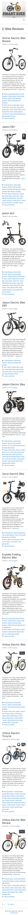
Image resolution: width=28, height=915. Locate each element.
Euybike (4, 631)
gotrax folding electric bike (17, 114)
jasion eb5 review (7, 371)
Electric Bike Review (19, 532)
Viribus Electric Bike (13, 644)
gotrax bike (13, 107)
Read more (21, 89)
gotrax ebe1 (20, 107)
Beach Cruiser (8, 450)
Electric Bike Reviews (8, 535)
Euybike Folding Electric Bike (11, 556)
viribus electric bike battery (10, 715)
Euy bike (22, 629)
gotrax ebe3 (5, 109)
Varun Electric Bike (13, 473)
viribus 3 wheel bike (16, 713)
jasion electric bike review (15, 461)
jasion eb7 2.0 (17, 200)
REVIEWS (4, 103)
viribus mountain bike (16, 807)
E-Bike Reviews (12, 96)
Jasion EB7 (8, 126)
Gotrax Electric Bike (15, 109)
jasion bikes (8, 196)
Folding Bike (10, 634)
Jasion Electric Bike (12, 287)
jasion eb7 (9, 200)
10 (8, 904)
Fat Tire (7, 452)
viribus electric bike (7, 802)
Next (12, 904)
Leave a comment (9, 118)
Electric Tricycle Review (17, 796)
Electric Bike (15, 105)
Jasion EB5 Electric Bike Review (14, 369)
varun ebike (14, 541)
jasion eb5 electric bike (15, 454)
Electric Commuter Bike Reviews (11, 189)
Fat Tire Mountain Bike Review (16, 445)
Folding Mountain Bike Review (16, 276)
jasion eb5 (5, 454)
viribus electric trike (12, 720)
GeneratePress (14, 912)
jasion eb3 (16, 196)
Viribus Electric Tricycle (11, 735)
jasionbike (15, 202)
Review (13, 116)
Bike (5, 105)
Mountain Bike (6, 116)
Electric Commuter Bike (14, 187)
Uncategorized (6, 627)
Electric (9, 105)
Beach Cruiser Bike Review (11, 94)
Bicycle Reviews (8, 791)
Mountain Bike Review (14, 100)
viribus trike (14, 722)
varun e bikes (6, 541)
